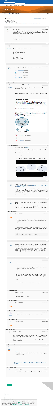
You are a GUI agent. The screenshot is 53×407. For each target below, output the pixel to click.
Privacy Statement (18, 402)
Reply (43, 29)
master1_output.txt (21, 77)
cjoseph (11, 185)
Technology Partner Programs (42, 396)
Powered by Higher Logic (38, 405)
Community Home (6, 13)
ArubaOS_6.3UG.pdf (22, 135)
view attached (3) (26, 84)
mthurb (8, 31)
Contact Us (17, 395)
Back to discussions (8, 18)
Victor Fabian (9, 48)
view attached (27, 147)
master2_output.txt (21, 70)
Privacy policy (17, 397)
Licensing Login (29, 397)
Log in (27, 3)
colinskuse (10, 315)
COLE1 (10, 372)
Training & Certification (30, 395)
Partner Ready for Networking (42, 395)
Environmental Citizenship (19, 396)
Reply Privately (46, 29)
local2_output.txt (20, 72)
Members (17, 13)
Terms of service (18, 398)
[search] (14, 2)
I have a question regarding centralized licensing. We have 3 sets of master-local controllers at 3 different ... (25, 23)
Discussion (11, 13)
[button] (35, 400)
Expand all (35, 18)
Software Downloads (29, 396)
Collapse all (39, 18)
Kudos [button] (47, 43)
